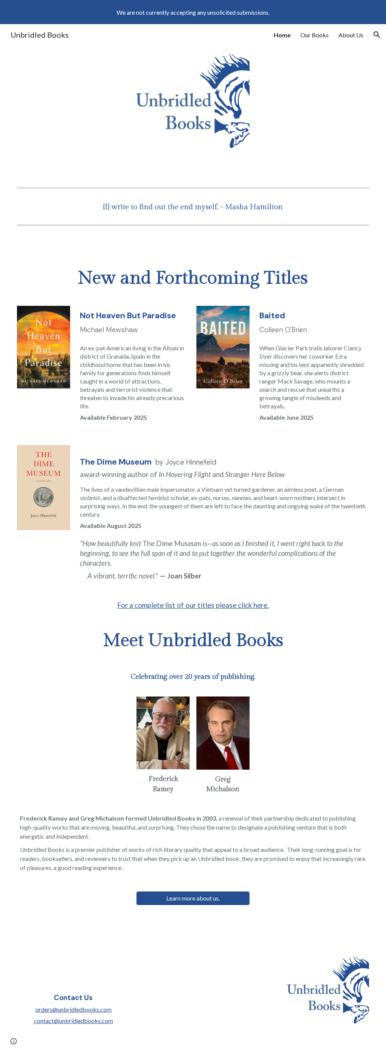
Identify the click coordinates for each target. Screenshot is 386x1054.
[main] (193, 278)
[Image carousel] (193, 206)
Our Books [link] (314, 34)
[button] (377, 35)
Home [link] (282, 34)
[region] (193, 12)
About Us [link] (351, 34)
